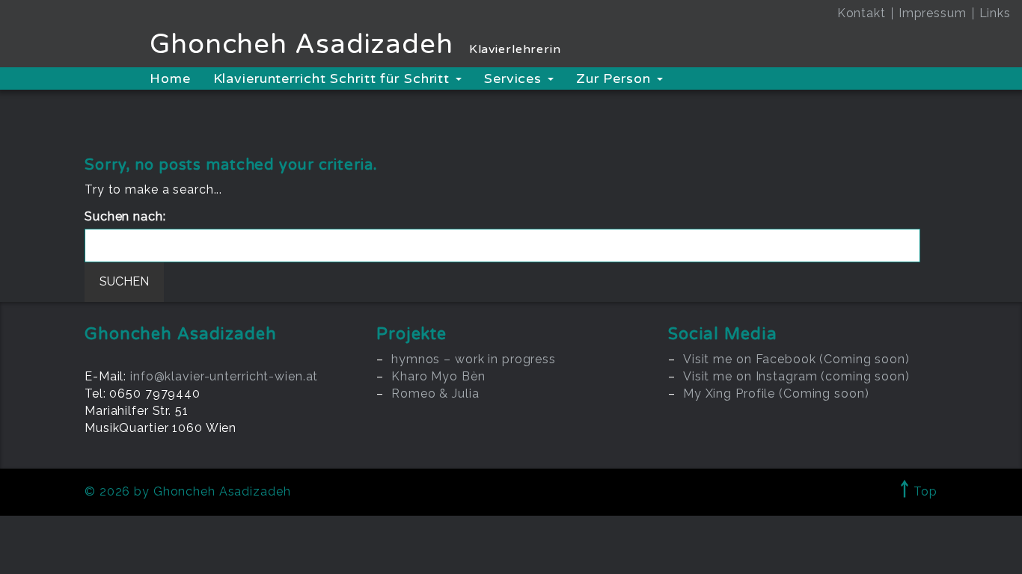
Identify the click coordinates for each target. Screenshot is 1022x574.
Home (170, 78)
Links (995, 13)
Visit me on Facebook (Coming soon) (796, 359)
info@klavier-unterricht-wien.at (224, 376)
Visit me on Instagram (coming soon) (796, 376)
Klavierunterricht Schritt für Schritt (333, 78)
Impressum (933, 13)
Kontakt (861, 13)
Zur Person (615, 78)
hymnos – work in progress (473, 359)
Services (515, 78)
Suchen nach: (125, 216)
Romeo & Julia (435, 393)
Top (918, 491)
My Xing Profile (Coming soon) (776, 393)
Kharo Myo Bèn (438, 376)
